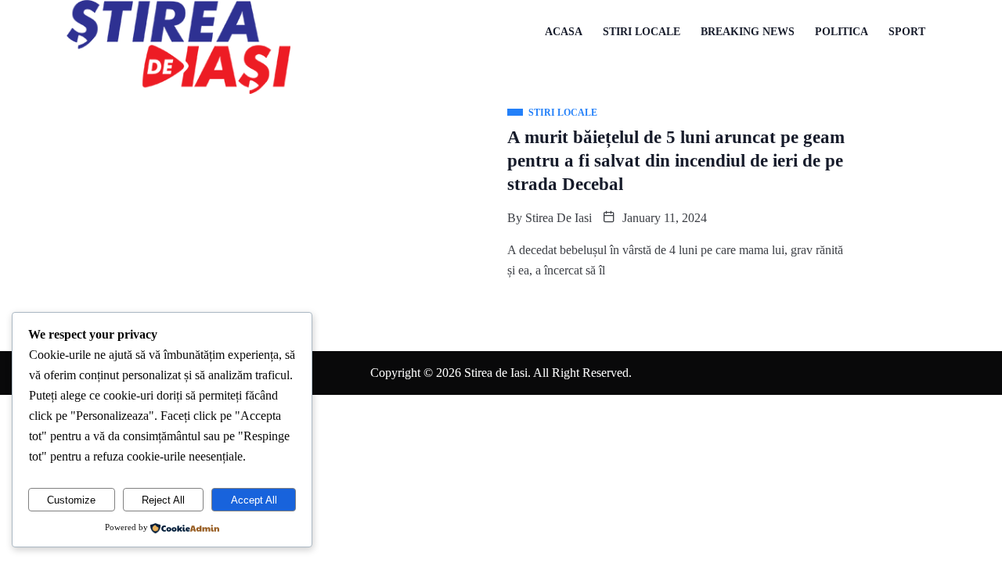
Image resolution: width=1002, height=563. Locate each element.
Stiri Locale (641, 32)
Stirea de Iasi (558, 217)
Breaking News (748, 32)
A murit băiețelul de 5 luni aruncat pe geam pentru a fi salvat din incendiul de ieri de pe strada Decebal (676, 160)
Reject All (163, 500)
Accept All (254, 500)
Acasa (563, 32)
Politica (841, 32)
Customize (71, 500)
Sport (906, 32)
